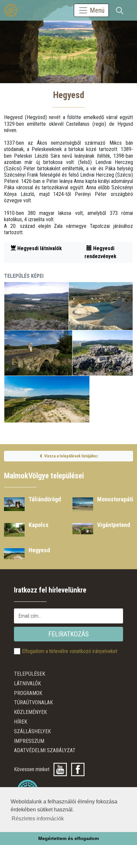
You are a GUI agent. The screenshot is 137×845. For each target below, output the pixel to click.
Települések (29, 674)
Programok (28, 693)
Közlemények (30, 712)
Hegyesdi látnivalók (39, 248)
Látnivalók (27, 683)
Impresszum (29, 741)
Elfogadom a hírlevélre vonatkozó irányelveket (69, 651)
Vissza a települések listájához (70, 456)
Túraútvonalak (33, 702)
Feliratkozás (68, 634)
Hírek (20, 722)
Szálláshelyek (32, 731)
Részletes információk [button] (38, 818)
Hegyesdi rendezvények (100, 252)
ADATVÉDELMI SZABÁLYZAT (44, 750)
